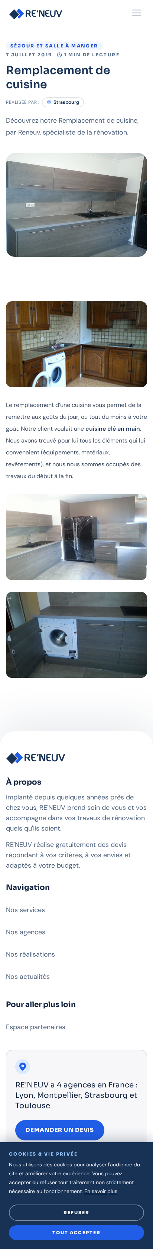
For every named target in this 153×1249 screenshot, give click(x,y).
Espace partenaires (35, 1027)
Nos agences (25, 932)
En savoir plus (100, 1191)
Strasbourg (66, 102)
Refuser (76, 1212)
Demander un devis (60, 1129)
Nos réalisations (30, 954)
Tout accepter (76, 1232)
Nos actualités (28, 976)
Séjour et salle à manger (54, 46)
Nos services (25, 909)
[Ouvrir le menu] (136, 13)
